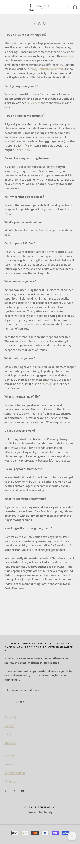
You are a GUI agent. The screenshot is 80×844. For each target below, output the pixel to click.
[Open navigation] (5, 6)
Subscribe (18, 702)
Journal (9, 725)
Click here (34, 103)
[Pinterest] (22, 791)
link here (68, 56)
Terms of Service (14, 772)
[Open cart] (75, 7)
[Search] (68, 6)
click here (25, 150)
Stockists (10, 742)
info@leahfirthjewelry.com (47, 69)
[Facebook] (5, 791)
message (47, 384)
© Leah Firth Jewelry (40, 807)
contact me (32, 324)
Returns (9, 756)
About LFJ (10, 717)
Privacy (9, 764)
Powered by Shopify (40, 812)
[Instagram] (14, 791)
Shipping (10, 781)
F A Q (7, 734)
